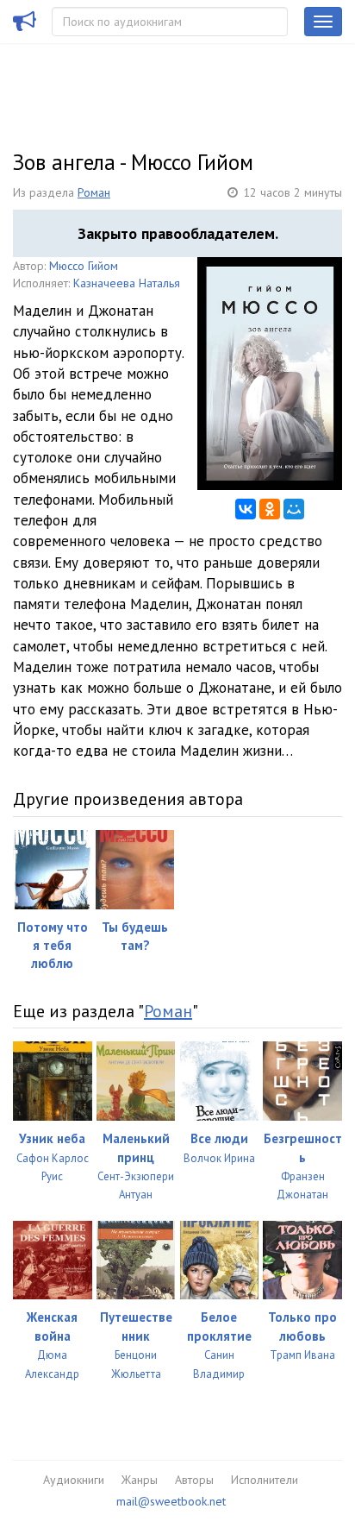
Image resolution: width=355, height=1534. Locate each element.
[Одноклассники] (269, 509)
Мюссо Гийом (83, 265)
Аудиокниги (73, 1479)
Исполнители (264, 1479)
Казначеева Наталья (126, 283)
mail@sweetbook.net (171, 1501)
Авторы (194, 1479)
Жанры (139, 1479)
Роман (94, 192)
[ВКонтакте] (245, 509)
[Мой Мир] (293, 509)
